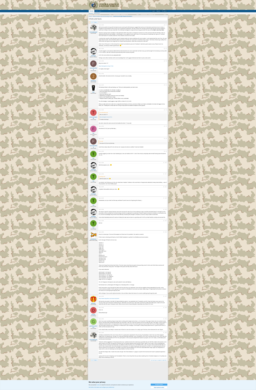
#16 (166, 232)
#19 (166, 318)
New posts (91, 13)
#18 (166, 307)
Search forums (97, 13)
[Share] (164, 25)
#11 (166, 173)
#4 (166, 73)
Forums (91, 11)
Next (95, 22)
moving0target (93, 32)
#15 (166, 220)
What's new (98, 11)
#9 (166, 151)
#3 (166, 61)
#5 (166, 85)
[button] (102, 11)
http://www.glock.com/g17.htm (106, 66)
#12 (166, 186)
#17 (166, 296)
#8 (166, 138)
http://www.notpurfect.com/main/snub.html (109, 298)
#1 (166, 24)
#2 (166, 48)
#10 (166, 162)
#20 (166, 332)
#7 (166, 126)
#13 (166, 198)
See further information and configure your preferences (101, 387)
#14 (166, 209)
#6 (166, 109)
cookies (98, 384)
